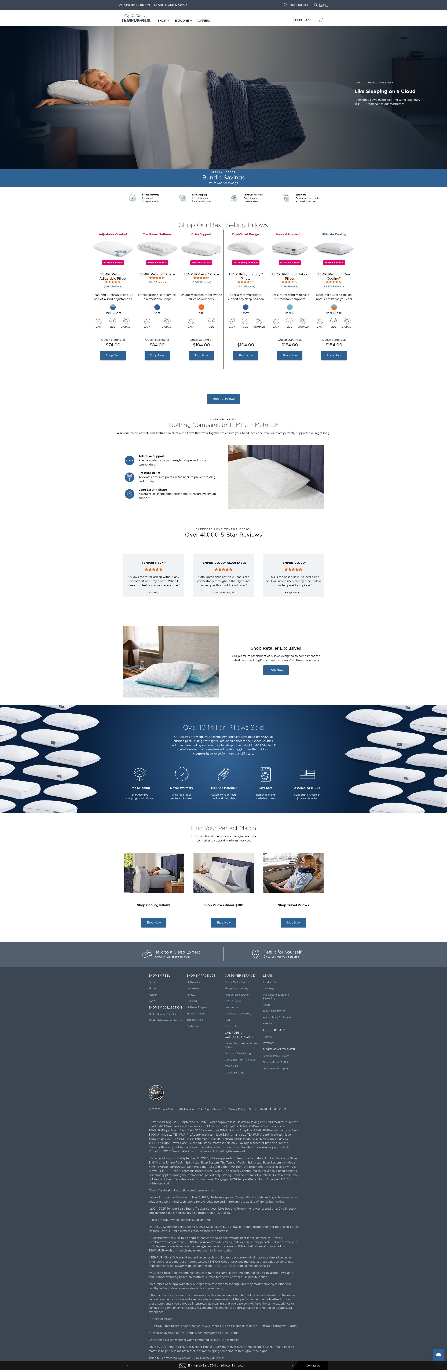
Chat (158, 956)
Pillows (191, 994)
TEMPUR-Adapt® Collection (165, 1014)
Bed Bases (193, 988)
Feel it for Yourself (282, 952)
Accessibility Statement (277, 1017)
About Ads (231, 1066)
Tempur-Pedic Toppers (276, 1068)
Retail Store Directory (238, 1013)
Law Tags (268, 988)
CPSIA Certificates (274, 1011)
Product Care (271, 982)
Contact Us (231, 1026)
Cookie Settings (234, 1072)
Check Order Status (237, 982)
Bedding (192, 1001)
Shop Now (113, 357)
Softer (152, 1001)
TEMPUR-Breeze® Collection (166, 1020)
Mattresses (193, 982)
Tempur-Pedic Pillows (276, 1056)
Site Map (268, 1023)
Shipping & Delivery (237, 988)
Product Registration (237, 994)
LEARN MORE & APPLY (170, 4)
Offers (204, 20)
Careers (267, 1036)
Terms (219, 1358)
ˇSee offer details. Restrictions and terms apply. (181, 1190)
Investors (268, 1043)
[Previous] (127, 1365)
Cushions (192, 1026)
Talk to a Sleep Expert (177, 952)
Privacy (206, 1358)
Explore (182, 20)
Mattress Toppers (197, 1007)
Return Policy (233, 1001)
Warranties (231, 1007)
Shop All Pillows (223, 398)
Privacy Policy (237, 1109)
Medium (153, 994)
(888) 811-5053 (181, 956)
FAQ (227, 1019)
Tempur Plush (195, 1019)
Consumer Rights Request (240, 1059)
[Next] (292, 1365)
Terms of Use (257, 1109)
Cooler (153, 982)
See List (293, 956)
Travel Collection (197, 1013)
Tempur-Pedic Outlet (275, 1062)
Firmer (153, 988)
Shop (162, 20)
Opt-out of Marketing (238, 1053)
